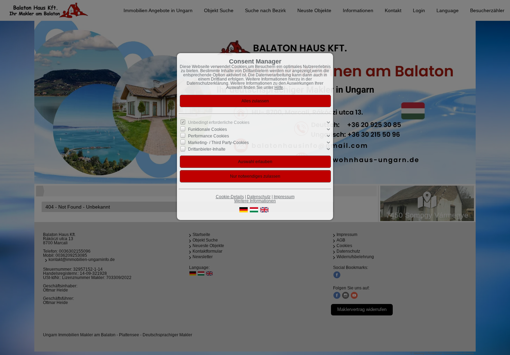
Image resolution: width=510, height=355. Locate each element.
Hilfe (278, 87)
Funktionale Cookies (207, 129)
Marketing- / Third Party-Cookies (218, 142)
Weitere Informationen (255, 200)
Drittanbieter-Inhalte (207, 149)
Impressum (284, 196)
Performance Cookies (208, 136)
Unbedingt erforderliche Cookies (218, 122)
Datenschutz (259, 196)
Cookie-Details (230, 196)
